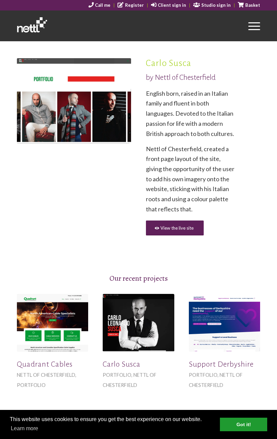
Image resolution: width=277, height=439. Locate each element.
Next (116, 101)
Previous (32, 101)
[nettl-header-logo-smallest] (50, 25)
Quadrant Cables (45, 364)
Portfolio (31, 385)
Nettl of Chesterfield (46, 375)
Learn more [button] (24, 428)
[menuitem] (100, 5)
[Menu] (251, 25)
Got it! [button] (243, 424)
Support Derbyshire (221, 364)
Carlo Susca (122, 364)
